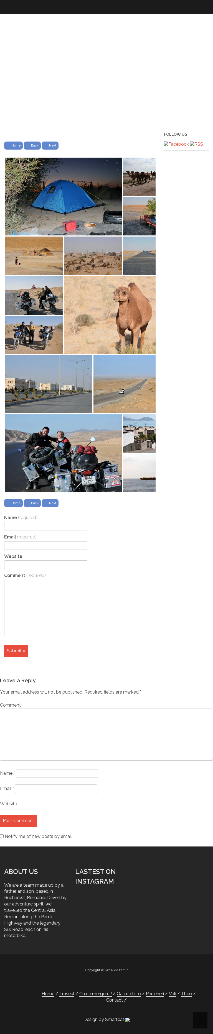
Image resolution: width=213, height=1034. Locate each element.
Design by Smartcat (104, 1019)
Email (20, 537)
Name (20, 517)
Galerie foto (129, 993)
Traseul (66, 993)
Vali (172, 993)
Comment (25, 575)
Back (35, 145)
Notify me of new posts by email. (39, 836)
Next (52, 145)
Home (16, 145)
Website (13, 556)
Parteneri (155, 993)
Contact (114, 1000)
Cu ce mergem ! (95, 993)
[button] (129, 1000)
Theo (186, 993)
